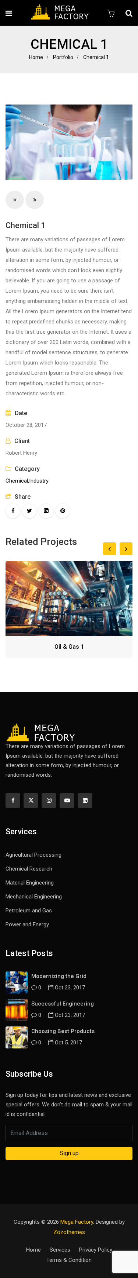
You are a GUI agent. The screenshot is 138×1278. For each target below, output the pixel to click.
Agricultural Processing (33, 855)
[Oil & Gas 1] (69, 598)
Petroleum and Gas (29, 910)
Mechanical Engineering (34, 896)
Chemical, (17, 480)
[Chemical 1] (69, 142)
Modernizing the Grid (58, 976)
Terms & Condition (69, 1260)
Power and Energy (27, 924)
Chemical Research (29, 868)
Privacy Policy (95, 1249)
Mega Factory (76, 1222)
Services (60, 1249)
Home (36, 57)
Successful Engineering (62, 1003)
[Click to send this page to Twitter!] (29, 510)
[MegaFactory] (59, 13)
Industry (39, 480)
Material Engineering (30, 882)
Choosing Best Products (63, 1031)
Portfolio (63, 57)
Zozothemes (69, 1232)
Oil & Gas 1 (69, 646)
